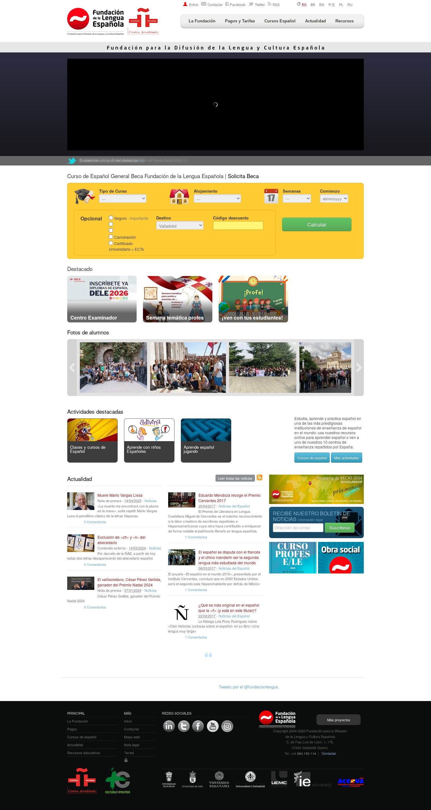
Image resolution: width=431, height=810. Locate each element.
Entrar (193, 4)
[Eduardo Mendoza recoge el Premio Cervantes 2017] (181, 501)
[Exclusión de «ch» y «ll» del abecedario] (80, 543)
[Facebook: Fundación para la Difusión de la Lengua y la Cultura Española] (198, 726)
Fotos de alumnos (88, 332)
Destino (163, 218)
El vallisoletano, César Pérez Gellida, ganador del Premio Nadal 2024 (129, 582)
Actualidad (315, 21)
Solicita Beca (243, 176)
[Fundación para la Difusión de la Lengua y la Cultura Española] (113, 22)
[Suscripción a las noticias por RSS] (260, 478)
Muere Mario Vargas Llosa (120, 495)
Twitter (260, 4)
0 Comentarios (95, 521)
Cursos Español (280, 21)
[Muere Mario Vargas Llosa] (80, 501)
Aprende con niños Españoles (144, 449)
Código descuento (231, 218)
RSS (276, 4)
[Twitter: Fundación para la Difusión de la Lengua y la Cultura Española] (72, 161)
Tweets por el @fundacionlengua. (249, 687)
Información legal (310, 520)
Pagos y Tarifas (240, 21)
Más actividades (346, 457)
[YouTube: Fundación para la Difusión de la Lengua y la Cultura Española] (213, 726)
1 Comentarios (196, 536)
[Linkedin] (169, 726)
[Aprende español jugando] (206, 439)
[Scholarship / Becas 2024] (316, 502)
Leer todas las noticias (235, 478)
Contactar (215, 4)
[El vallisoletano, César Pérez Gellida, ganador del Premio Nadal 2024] (80, 585)
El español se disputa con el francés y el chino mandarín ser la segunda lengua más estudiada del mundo (229, 557)
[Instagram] (227, 726)
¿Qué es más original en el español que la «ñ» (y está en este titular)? (228, 607)
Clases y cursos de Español (87, 449)
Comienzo (330, 191)
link (184, 160)
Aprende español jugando (199, 449)
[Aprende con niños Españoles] (149, 439)
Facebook (237, 4)
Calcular (316, 224)
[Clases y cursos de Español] (92, 439)
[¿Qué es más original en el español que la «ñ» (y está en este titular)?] (181, 611)
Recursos (344, 21)
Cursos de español (312, 457)
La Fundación (202, 21)
